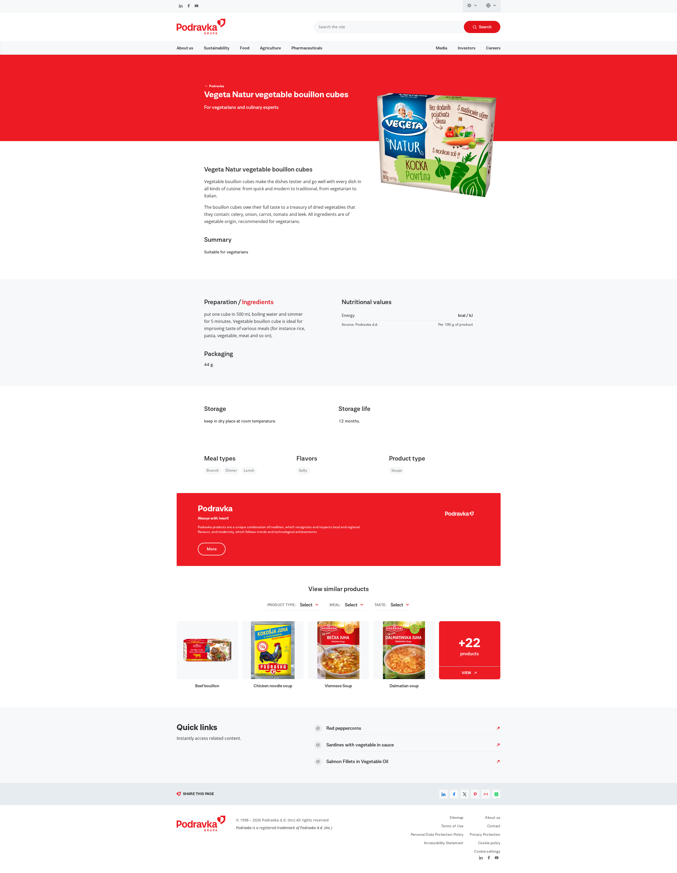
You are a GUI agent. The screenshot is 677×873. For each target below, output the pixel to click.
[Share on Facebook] (454, 794)
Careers (493, 48)
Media (441, 48)
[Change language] (491, 6)
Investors (466, 48)
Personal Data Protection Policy (437, 835)
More (212, 549)
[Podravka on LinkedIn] (181, 6)
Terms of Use (452, 826)
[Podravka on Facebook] (188, 6)
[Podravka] (201, 33)
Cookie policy (489, 843)
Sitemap (456, 818)
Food (244, 48)
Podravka (216, 86)
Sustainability (216, 48)
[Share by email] (486, 794)
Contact (494, 826)
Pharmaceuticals (306, 48)
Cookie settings (487, 851)
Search (485, 27)
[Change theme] (472, 6)
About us (185, 48)
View (466, 673)
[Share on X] (464, 794)
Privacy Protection (485, 835)
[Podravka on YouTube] (196, 6)
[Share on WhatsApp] (496, 794)
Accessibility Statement (443, 843)
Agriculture (270, 48)
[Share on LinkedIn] (443, 794)
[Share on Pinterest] (475, 794)
